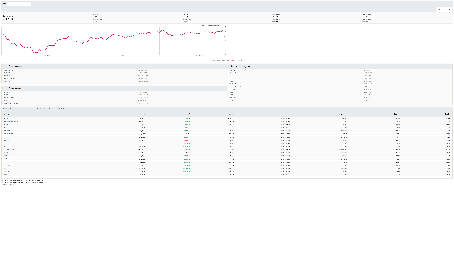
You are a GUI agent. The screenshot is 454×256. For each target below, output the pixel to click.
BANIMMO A (8, 75)
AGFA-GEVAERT (9, 70)
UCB (231, 75)
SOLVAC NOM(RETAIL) (11, 103)
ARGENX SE (234, 72)
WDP (231, 95)
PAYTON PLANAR (9, 78)
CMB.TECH (7, 81)
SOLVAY (232, 89)
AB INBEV (233, 70)
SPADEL (6, 95)
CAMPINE (7, 72)
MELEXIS (6, 152)
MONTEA (6, 156)
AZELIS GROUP (8, 134)
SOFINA (6, 159)
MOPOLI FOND (9, 97)
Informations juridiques (7, 184)
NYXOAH (7, 100)
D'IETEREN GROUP (9, 137)
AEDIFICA (233, 97)
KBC (231, 78)
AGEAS (232, 81)
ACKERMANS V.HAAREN (237, 84)
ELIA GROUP (234, 100)
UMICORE (7, 171)
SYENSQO (233, 103)
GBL (231, 92)
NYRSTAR (7, 92)
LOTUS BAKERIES (235, 86)
